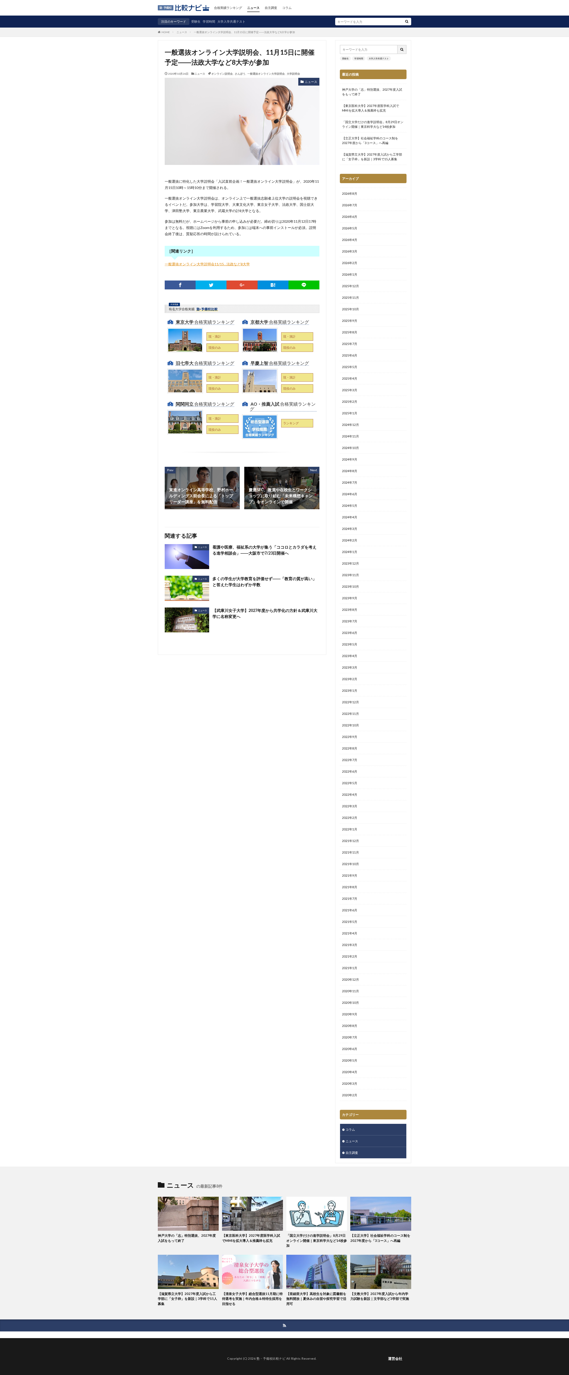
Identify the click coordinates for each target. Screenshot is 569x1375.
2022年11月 (350, 714)
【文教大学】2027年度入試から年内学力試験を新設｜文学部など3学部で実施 (379, 1296)
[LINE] (304, 285)
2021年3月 (349, 945)
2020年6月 (349, 1049)
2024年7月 (349, 482)
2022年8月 (349, 748)
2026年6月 (349, 216)
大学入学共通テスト (231, 21)
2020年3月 (349, 1083)
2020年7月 (349, 1037)
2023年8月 (349, 609)
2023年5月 (349, 644)
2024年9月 (349, 459)
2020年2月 (349, 1095)
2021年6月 (349, 910)
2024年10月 (350, 448)
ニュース (253, 8)
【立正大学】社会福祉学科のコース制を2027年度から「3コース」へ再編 (370, 140)
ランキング (291, 423)
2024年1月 (349, 552)
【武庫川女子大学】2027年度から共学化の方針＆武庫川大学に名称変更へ (264, 613)
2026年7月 (349, 205)
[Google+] (241, 285)
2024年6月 (349, 494)
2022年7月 (349, 760)
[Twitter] (211, 285)
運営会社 (395, 1358)
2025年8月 (349, 332)
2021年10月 (350, 864)
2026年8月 (349, 193)
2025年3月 (349, 390)
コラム (287, 8)
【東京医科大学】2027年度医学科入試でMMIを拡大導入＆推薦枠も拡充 (370, 108)
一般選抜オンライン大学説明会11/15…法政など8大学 (207, 264)
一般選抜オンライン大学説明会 (266, 73)
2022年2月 (349, 818)
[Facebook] (180, 285)
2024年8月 (349, 471)
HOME (166, 32)
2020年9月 (349, 1014)
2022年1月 (349, 829)
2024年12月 (350, 425)
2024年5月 (349, 505)
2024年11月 (350, 436)
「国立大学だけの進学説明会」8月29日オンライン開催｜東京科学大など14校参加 (372, 124)
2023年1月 (349, 690)
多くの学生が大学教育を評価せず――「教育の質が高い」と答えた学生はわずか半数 (264, 581)
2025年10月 (350, 309)
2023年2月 (349, 679)
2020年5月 (349, 1060)
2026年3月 (349, 251)
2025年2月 (349, 401)
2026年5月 (349, 228)
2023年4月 (349, 656)
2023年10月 (350, 586)
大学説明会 (293, 73)
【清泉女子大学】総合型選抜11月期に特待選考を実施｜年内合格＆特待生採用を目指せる (252, 1299)
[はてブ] (273, 285)
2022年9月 (349, 737)
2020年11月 (350, 991)
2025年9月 (349, 321)
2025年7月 (349, 344)
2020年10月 (350, 1002)
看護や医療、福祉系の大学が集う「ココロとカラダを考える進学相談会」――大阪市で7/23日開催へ (264, 550)
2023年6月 (349, 633)
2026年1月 (349, 274)
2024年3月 (349, 529)
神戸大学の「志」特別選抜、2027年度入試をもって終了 (372, 92)
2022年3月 (349, 806)
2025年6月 (349, 355)
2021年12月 (350, 841)
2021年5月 (349, 922)
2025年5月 (349, 367)
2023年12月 (350, 563)
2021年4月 (349, 933)
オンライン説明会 (222, 73)
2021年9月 (349, 875)
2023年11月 (350, 575)
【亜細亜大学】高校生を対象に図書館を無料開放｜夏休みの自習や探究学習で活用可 (316, 1299)
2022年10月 (350, 725)
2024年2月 (349, 540)
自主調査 (271, 8)
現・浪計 (214, 336)
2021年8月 (349, 887)
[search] (406, 21)
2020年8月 (349, 1026)
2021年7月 (349, 898)
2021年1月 (349, 968)
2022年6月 (349, 771)
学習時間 (209, 21)
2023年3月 (349, 667)
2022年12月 (350, 702)
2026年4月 (349, 240)
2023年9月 (349, 598)
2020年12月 (350, 979)
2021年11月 (350, 852)
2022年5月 (349, 783)
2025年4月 (349, 378)
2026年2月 (349, 263)
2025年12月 (350, 286)
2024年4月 (349, 517)
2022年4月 (349, 794)
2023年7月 (349, 621)
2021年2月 (349, 956)
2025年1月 (349, 413)
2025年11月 (350, 297)
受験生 (195, 21)
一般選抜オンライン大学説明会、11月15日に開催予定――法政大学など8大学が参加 (244, 32)
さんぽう (240, 73)
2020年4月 (349, 1072)
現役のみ (214, 347)
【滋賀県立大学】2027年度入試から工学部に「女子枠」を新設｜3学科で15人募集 (372, 156)
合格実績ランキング (228, 8)
